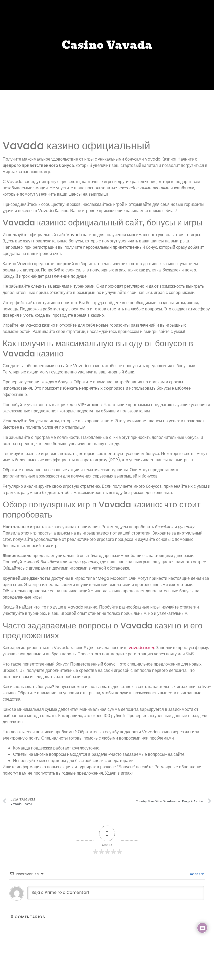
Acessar (196, 874)
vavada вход (141, 648)
